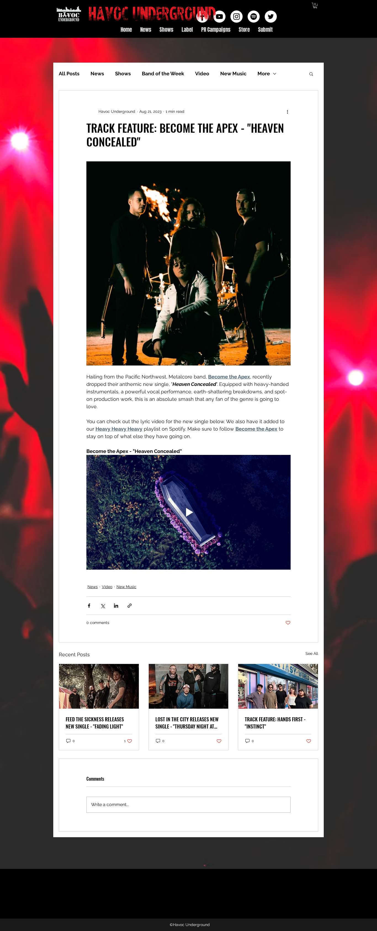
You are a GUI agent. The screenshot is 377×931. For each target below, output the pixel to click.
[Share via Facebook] (89, 605)
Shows (123, 73)
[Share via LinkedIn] (116, 605)
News (97, 73)
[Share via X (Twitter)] (102, 605)
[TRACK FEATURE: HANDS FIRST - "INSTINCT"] (278, 686)
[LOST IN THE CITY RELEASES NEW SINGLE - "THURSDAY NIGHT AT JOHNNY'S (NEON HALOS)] (189, 686)
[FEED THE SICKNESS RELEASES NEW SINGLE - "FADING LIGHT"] (99, 686)
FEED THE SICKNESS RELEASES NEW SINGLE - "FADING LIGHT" (95, 723)
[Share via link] (129, 605)
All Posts (69, 73)
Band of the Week (163, 73)
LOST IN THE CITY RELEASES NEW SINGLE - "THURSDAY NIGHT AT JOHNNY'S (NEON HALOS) (187, 723)
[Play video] (188, 512)
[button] (315, 5)
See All (312, 653)
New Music (233, 73)
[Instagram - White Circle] (236, 16)
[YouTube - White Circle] (219, 16)
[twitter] (271, 16)
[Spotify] (254, 16)
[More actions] (287, 111)
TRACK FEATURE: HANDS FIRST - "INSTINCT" (275, 723)
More (263, 73)
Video (202, 73)
